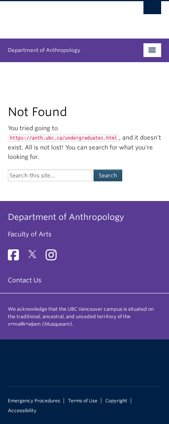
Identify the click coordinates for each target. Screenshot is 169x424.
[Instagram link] (54, 257)
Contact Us (24, 280)
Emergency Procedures (34, 401)
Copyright (116, 401)
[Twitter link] (35, 257)
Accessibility (22, 410)
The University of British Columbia (61, 16)
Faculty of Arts (29, 234)
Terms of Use (82, 401)
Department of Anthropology (44, 50)
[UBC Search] (152, 9)
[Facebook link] (16, 257)
